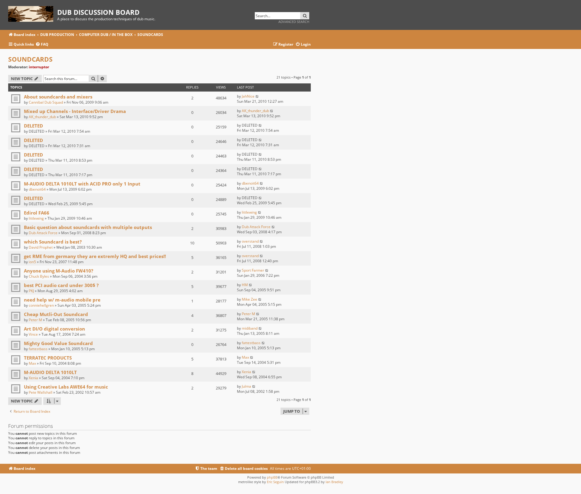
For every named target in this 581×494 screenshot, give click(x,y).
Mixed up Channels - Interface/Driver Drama (75, 111)
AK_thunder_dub (42, 116)
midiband (250, 328)
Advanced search (293, 21)
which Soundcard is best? (53, 242)
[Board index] (32, 13)
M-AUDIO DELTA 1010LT (50, 372)
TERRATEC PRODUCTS (48, 358)
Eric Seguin (275, 481)
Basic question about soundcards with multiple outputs (88, 227)
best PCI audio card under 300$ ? (61, 285)
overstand (250, 241)
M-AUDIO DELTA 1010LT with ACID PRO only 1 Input (82, 184)
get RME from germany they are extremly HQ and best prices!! (95, 256)
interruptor (39, 66)
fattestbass (38, 348)
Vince (33, 334)
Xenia (33, 377)
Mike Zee (249, 299)
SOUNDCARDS (30, 59)
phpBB (272, 477)
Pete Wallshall (40, 392)
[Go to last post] (257, 96)
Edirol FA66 (36, 213)
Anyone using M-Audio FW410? (58, 271)
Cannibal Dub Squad (46, 102)
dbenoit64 (37, 189)
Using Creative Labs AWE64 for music (66, 387)
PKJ (31, 290)
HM (245, 284)
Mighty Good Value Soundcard (58, 343)
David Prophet (41, 247)
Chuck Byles (39, 276)
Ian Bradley (334, 481)
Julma (246, 386)
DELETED (33, 126)
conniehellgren (41, 305)
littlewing (36, 218)
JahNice (248, 96)
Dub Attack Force (43, 232)
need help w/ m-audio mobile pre (62, 300)
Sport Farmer (253, 270)
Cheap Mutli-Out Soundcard (56, 314)
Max (32, 363)
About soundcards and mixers (58, 97)
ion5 (32, 261)
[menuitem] (41, 44)
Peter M (35, 319)
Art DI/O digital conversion (54, 329)
